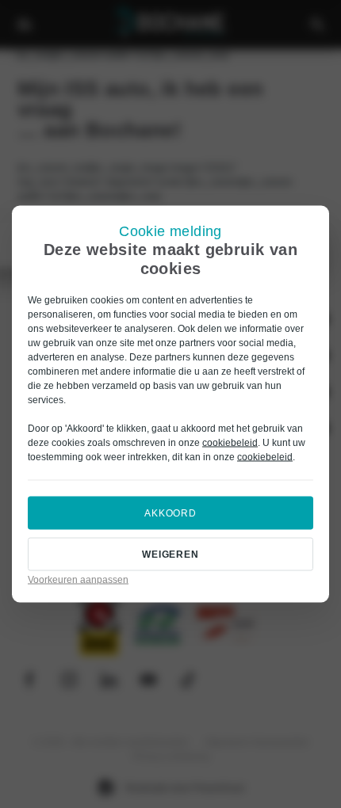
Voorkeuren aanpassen (78, 579)
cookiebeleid (230, 442)
